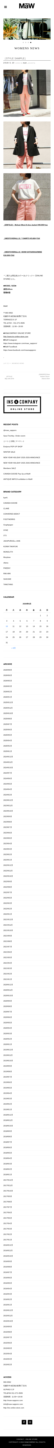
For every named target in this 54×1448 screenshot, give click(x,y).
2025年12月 (8, 702)
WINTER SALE (9, 452)
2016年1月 (7, 1305)
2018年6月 (7, 1147)
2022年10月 (8, 876)
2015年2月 (7, 1365)
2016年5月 (7, 1283)
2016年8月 (7, 1267)
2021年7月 (7, 947)
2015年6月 (7, 1343)
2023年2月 (7, 854)
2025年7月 (7, 724)
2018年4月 (7, 1158)
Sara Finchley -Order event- (14, 436)
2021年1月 (7, 979)
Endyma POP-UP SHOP (12, 447)
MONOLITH (8, 552)
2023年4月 (7, 844)
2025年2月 (7, 746)
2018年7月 (7, 1142)
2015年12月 (8, 1310)
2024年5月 (7, 784)
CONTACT (20, 1439)
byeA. (5, 498)
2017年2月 (7, 1234)
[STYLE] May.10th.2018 (9, 378)
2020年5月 (7, 1023)
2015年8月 (7, 1332)
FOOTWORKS (9, 519)
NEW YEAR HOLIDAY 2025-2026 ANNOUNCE (21, 457)
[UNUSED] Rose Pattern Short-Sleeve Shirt (44, 376)
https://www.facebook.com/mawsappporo (19, 350)
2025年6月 (7, 730)
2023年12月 (8, 800)
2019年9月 (7, 1066)
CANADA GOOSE (10, 503)
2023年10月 (8, 811)
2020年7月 (7, 1012)
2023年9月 (7, 816)
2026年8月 (7, 670)
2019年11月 (8, 1055)
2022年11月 (8, 871)
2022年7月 (7, 892)
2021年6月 (7, 952)
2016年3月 (7, 1294)
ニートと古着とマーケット (13, 441)
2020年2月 (7, 1039)
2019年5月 (7, 1088)
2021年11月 (8, 925)
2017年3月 (7, 1229)
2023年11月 (8, 806)
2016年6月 (7, 1278)
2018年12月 (8, 1115)
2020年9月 (7, 1001)
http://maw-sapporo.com (13, 1400)
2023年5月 (7, 838)
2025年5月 (7, 735)
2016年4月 (7, 1289)
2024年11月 (8, 762)
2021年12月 (8, 919)
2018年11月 (8, 1120)
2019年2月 (7, 1104)
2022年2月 (7, 909)
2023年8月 (7, 822)
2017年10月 (8, 1191)
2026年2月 (7, 692)
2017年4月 (7, 1223)
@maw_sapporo (9, 430)
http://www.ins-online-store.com (15, 337)
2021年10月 (8, 930)
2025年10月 (8, 713)
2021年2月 (7, 974)
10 (7, 626)
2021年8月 (7, 941)
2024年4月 (7, 789)
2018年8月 (7, 1137)
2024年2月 (7, 795)
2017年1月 (7, 1240)
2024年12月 (8, 757)
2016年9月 (7, 1261)
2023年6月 (7, 833)
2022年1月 (7, 914)
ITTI (5, 536)
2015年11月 (8, 1316)
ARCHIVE (7, 664)
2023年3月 (7, 849)
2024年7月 (7, 773)
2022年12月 (8, 865)
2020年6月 (7, 1017)
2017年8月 (7, 1202)
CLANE (6, 508)
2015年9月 (7, 1327)
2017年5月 (7, 1218)
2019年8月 (7, 1071)
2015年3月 (7, 1359)
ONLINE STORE (31, 1439)
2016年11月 (8, 1250)
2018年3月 (7, 1164)
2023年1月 (7, 860)
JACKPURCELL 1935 (11, 541)
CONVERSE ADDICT (11, 514)
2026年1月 (7, 697)
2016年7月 (7, 1272)
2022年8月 (7, 887)
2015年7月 (7, 1337)
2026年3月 (7, 686)
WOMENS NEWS (18, 363)
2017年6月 (7, 1212)
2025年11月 (8, 708)
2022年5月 (7, 898)
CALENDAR (8, 597)
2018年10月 (8, 1126)
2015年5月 (7, 1348)
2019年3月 (7, 1099)
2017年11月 (8, 1185)
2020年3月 (7, 1034)
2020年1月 (7, 1044)
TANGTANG (8, 584)
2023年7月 (7, 827)
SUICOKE (7, 579)
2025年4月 (7, 740)
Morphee (7, 557)
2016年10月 (8, 1256)
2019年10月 (8, 1061)
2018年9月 (7, 1131)
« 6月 (13, 648)
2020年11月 (8, 990)
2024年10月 (8, 768)
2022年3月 (7, 903)
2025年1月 (7, 751)
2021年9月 (7, 936)
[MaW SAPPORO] (27, 8)
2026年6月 (7, 675)
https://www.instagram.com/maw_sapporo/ (20, 343)
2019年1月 (7, 1109)
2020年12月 (8, 985)
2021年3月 (7, 968)
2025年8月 (7, 719)
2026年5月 (7, 681)
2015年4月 (7, 1354)
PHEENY (6, 568)
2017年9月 (7, 1196)
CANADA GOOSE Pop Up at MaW (16, 474)
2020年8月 (7, 1006)
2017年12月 (8, 1180)
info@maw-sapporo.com (13, 1404)
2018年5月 (7, 1153)
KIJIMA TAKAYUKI (10, 546)
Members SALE (9, 468)
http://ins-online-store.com (13, 1408)
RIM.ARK (7, 574)
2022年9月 (7, 881)
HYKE (5, 530)
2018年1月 (7, 1175)
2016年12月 (8, 1245)
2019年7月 (7, 1077)
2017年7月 (7, 1207)
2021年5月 (7, 957)
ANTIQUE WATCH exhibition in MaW (17, 479)
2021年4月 (7, 963)
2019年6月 (7, 1082)
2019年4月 (7, 1093)
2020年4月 (7, 1028)
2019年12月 (8, 1050)
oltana (5, 563)
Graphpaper (8, 525)
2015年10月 (8, 1321)
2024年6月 (7, 778)
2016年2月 (7, 1299)
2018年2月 (7, 1169)
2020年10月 (8, 996)
